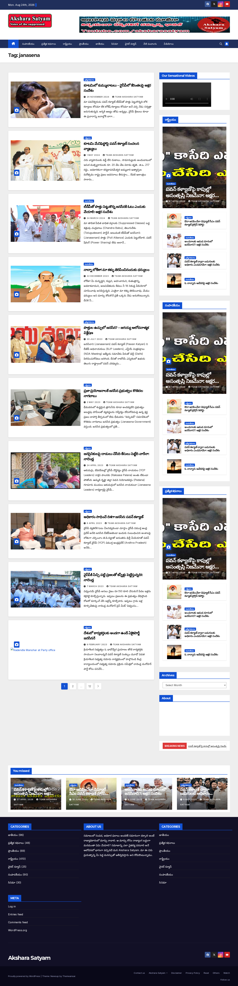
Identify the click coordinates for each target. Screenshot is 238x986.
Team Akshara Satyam (129, 97)
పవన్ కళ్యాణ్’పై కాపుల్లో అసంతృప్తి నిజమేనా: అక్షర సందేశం (190, 195)
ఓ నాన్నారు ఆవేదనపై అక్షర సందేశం (201, 283)
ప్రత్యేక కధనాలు (48, 43)
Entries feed (15, 914)
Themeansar (68, 976)
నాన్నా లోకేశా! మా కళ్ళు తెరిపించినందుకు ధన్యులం (116, 270)
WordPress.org (17, 930)
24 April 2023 (95, 465)
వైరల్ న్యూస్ (130, 43)
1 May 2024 (94, 155)
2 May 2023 (94, 402)
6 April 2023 (94, 523)
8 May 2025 (190, 799)
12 (89, 686)
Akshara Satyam (29, 31)
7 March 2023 (95, 586)
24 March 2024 (96, 218)
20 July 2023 (95, 339)
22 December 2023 (98, 276)
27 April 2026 (177, 201)
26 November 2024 (98, 97)
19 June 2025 (80, 799)
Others (216, 973)
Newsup (55, 976)
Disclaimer (176, 973)
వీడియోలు (169, 43)
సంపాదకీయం (28, 43)
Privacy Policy (192, 973)
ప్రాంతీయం (84, 43)
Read (206, 973)
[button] (221, 43)
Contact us (139, 973)
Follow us (225, 979)
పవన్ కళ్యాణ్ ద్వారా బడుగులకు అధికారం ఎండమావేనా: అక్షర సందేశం (202, 263)
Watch (226, 973)
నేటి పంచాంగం (150, 43)
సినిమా (114, 43)
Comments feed (18, 922)
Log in (12, 906)
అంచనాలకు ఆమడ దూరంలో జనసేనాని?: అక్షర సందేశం (198, 243)
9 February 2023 (97, 644)
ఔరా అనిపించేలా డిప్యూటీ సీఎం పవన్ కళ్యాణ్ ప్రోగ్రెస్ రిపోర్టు (202, 223)
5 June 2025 (135, 799)
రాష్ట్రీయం (67, 43)
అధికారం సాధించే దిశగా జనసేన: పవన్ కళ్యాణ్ (113, 517)
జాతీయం (100, 43)
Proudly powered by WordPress (24, 976)
